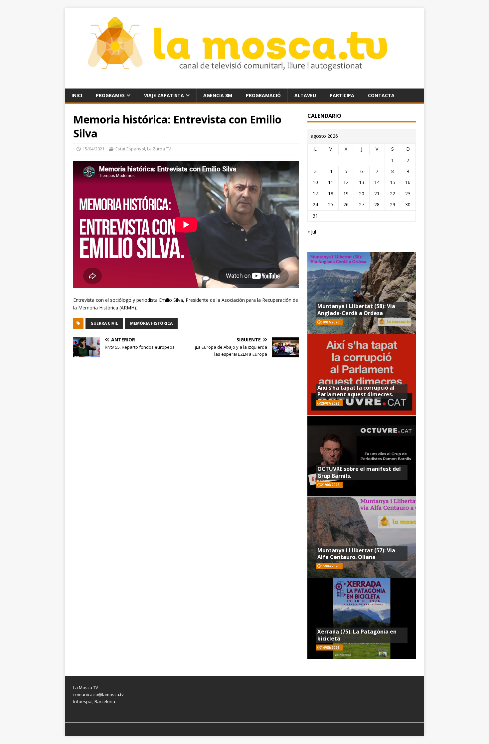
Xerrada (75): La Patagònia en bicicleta (357, 635)
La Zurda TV (159, 149)
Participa (342, 95)
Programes (110, 95)
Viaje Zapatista (164, 95)
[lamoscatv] (244, 84)
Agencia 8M (217, 95)
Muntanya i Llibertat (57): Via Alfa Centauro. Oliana (356, 554)
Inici (77, 95)
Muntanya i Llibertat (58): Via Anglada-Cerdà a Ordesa (356, 309)
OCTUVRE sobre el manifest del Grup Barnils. (359, 472)
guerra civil (104, 323)
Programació (263, 95)
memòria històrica (151, 323)
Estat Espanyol (130, 149)
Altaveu (305, 95)
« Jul (311, 232)
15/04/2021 (93, 149)
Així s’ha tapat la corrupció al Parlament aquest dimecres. (356, 391)
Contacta (381, 95)
